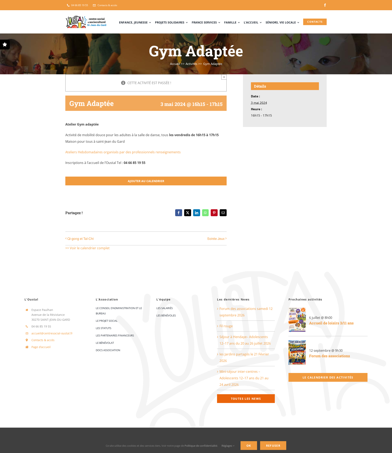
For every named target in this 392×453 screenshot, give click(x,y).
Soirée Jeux (216, 238)
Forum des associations (329, 355)
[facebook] (325, 5)
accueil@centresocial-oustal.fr (52, 333)
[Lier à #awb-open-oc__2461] (5, 44)
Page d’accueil (41, 347)
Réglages (227, 445)
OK (248, 445)
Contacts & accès (43, 340)
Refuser (273, 445)
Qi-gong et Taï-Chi (80, 238)
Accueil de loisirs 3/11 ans (331, 323)
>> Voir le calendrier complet (87, 248)
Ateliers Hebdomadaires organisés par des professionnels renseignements (123, 152)
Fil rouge (226, 326)
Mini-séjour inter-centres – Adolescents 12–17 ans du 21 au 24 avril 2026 (243, 378)
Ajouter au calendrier (146, 181)
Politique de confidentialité (201, 445)
